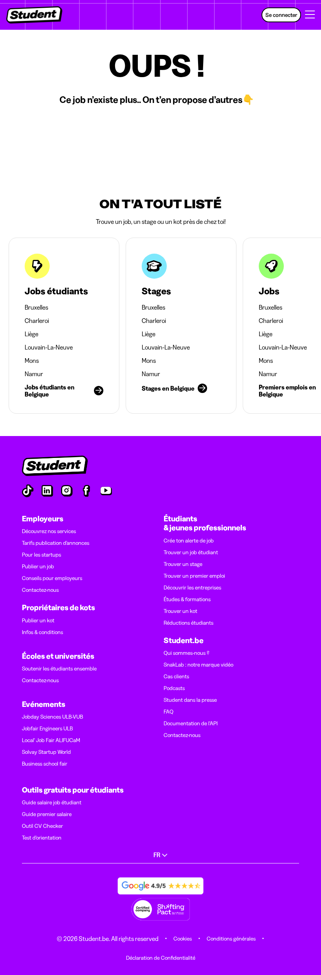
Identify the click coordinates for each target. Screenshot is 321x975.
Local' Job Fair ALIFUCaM (51, 740)
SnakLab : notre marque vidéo (198, 664)
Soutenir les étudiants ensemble (59, 668)
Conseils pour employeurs (52, 578)
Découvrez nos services (49, 531)
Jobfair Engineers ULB (47, 728)
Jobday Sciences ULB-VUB (52, 716)
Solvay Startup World (46, 751)
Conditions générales (231, 938)
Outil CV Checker (42, 825)
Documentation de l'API (191, 723)
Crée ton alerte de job (189, 540)
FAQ (168, 711)
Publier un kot (38, 620)
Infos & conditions (42, 632)
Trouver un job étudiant (191, 552)
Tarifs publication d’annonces (55, 542)
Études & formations (187, 599)
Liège (31, 334)
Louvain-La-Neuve (49, 347)
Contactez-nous (40, 589)
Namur (34, 374)
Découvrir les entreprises (192, 587)
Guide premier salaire (47, 814)
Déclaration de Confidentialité (160, 957)
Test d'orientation (41, 837)
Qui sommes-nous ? (186, 652)
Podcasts (174, 688)
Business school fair (44, 763)
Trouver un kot (180, 611)
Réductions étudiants (188, 622)
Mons (32, 360)
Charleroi (37, 320)
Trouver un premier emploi (194, 575)
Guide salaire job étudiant (51, 802)
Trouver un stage (183, 564)
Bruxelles (36, 307)
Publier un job (38, 566)
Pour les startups (41, 554)
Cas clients (176, 676)
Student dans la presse (190, 699)
